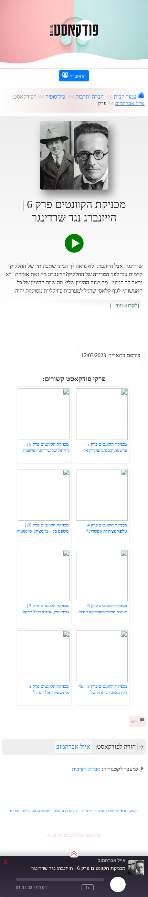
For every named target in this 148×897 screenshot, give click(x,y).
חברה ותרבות (89, 97)
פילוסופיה (55, 97)
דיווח (134, 721)
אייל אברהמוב (130, 103)
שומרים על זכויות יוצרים (30, 810)
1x (87, 887)
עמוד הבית (126, 97)
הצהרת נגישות (65, 810)
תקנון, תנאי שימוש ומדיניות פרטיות (109, 810)
